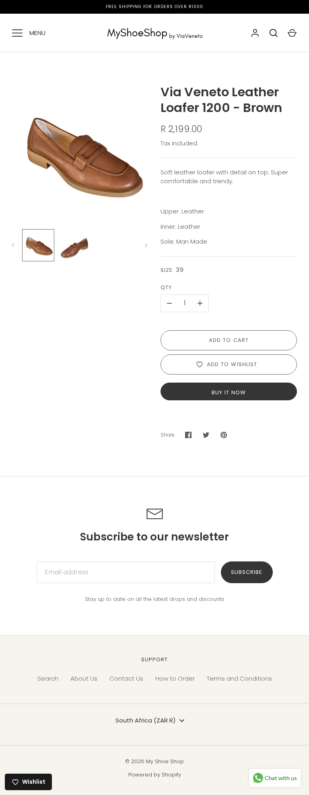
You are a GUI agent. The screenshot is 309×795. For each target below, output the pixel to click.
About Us (83, 678)
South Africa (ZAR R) (145, 720)
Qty (166, 287)
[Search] (273, 33)
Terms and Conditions (239, 678)
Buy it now (229, 392)
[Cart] (292, 33)
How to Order (175, 678)
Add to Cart (229, 340)
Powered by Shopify (154, 774)
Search (47, 678)
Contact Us (126, 678)
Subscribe (246, 572)
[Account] (255, 33)
